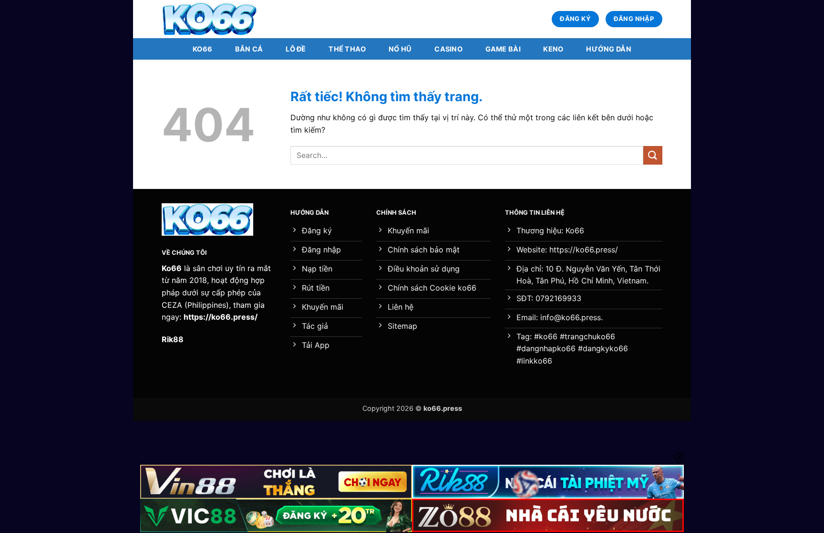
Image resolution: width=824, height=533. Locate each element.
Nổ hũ (400, 49)
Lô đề (296, 49)
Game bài (503, 49)
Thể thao (347, 49)
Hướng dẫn (608, 49)
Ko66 (202, 49)
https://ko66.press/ (221, 317)
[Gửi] (652, 155)
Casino (448, 49)
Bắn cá (249, 49)
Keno (553, 49)
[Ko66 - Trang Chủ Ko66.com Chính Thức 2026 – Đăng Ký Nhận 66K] (209, 19)
